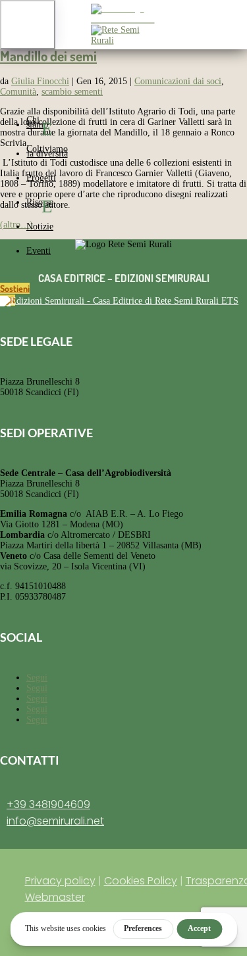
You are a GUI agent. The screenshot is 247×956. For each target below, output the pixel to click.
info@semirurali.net (55, 820)
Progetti (41, 178)
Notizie (39, 226)
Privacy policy (60, 880)
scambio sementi (72, 92)
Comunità (18, 92)
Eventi (38, 251)
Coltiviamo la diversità (47, 151)
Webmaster (55, 897)
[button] (27, 24)
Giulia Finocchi (40, 81)
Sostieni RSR (15, 294)
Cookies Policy (140, 880)
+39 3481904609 (48, 804)
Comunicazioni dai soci (177, 81)
